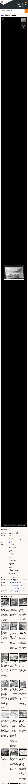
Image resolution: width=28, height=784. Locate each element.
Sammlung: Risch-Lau (14, 591)
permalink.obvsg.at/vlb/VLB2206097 (17, 590)
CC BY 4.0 (12, 576)
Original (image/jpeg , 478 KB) (17, 585)
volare (17, 14)
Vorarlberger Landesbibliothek (7, 14)
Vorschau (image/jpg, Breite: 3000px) (18, 587)
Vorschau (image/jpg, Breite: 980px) (18, 588)
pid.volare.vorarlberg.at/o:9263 (16, 582)
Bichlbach (11, 542)
